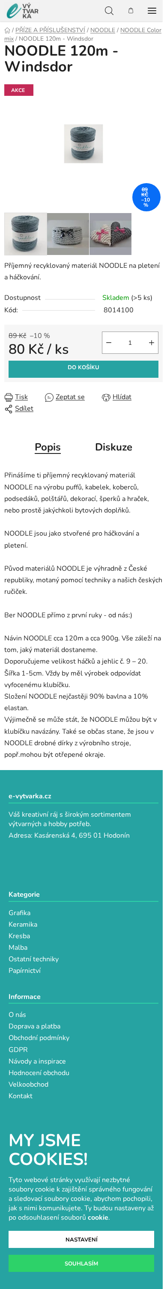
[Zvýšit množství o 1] (151, 342)
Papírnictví (25, 970)
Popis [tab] (48, 447)
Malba (18, 947)
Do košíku (83, 367)
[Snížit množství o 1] (108, 342)
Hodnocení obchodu (39, 1073)
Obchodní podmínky (39, 1038)
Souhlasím (81, 1264)
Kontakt (21, 1096)
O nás (17, 1014)
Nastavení (82, 1240)
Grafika (19, 913)
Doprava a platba (34, 1026)
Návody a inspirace (37, 1061)
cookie (98, 1217)
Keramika (23, 924)
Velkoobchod (28, 1084)
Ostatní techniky (34, 959)
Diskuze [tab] (113, 447)
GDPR (18, 1050)
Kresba (19, 936)
